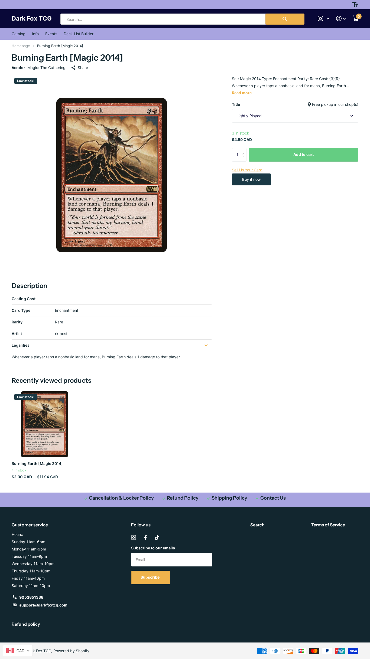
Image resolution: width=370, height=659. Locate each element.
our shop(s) (348, 104)
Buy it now (251, 179)
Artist (17, 333)
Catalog (18, 33)
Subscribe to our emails (153, 548)
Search (257, 524)
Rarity (17, 322)
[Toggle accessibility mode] (355, 4)
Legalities (21, 345)
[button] (244, 150)
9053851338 (31, 597)
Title (295, 104)
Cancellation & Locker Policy (121, 498)
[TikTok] (157, 537)
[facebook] (145, 537)
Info (35, 33)
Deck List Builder (78, 33)
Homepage (21, 46)
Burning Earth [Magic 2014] (37, 463)
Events (51, 33)
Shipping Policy (229, 498)
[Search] (284, 19)
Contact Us (273, 498)
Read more (242, 92)
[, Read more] (323, 18)
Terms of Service (328, 524)
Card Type (21, 310)
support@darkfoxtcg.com (43, 605)
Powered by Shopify (71, 650)
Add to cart (303, 154)
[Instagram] (133, 537)
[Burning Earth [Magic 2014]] (44, 424)
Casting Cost (23, 298)
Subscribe (150, 577)
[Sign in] (341, 18)
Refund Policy (183, 498)
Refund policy (26, 624)
